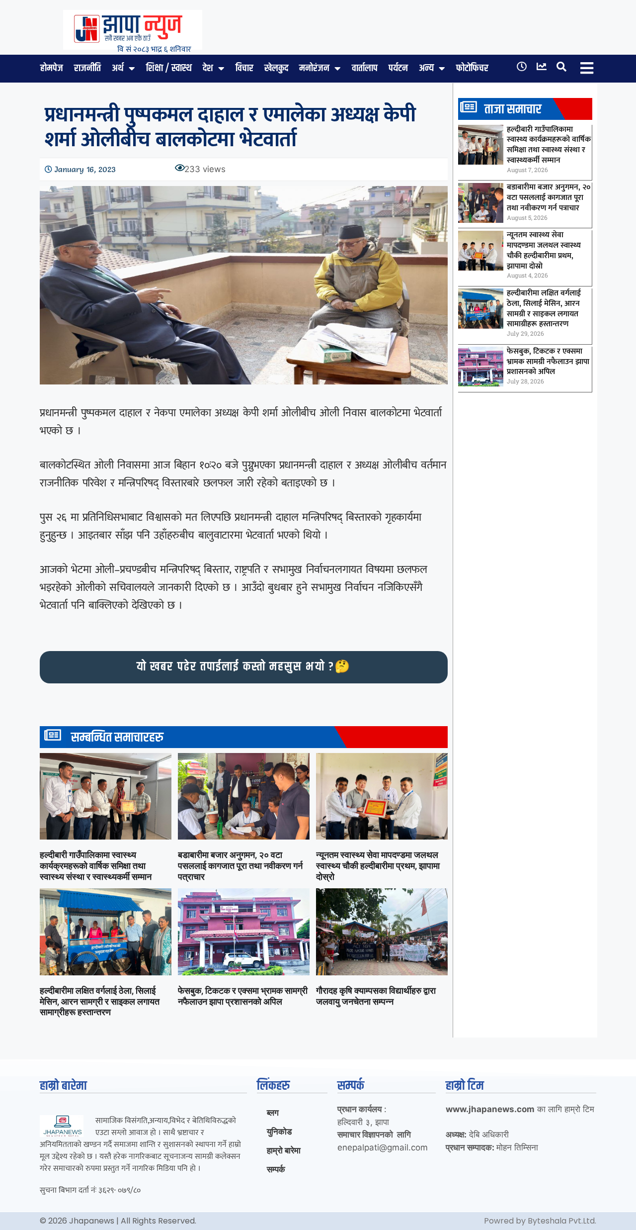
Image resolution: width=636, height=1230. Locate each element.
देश (208, 68)
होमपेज (51, 68)
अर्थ (118, 68)
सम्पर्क (276, 1169)
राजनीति (87, 68)
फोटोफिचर (472, 68)
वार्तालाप (365, 68)
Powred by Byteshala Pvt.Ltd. (540, 1221)
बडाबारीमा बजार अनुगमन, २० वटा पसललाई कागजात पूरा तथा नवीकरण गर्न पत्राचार (240, 865)
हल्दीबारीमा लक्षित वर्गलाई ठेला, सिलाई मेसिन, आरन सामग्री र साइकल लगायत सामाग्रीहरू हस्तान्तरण (99, 1001)
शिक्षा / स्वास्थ (169, 68)
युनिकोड (279, 1131)
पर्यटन (398, 68)
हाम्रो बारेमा (284, 1150)
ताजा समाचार (513, 109)
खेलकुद (276, 68)
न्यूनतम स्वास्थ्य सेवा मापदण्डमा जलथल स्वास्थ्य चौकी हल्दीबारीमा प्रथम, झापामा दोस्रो (378, 865)
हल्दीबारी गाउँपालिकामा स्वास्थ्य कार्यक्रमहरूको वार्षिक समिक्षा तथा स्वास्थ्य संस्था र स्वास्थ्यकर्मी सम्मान (96, 865)
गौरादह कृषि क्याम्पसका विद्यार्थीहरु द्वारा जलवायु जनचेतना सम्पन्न (376, 996)
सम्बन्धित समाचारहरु (117, 738)
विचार (244, 68)
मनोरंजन (314, 68)
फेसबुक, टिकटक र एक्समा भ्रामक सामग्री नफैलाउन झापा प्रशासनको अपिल (243, 996)
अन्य (426, 68)
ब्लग (273, 1113)
